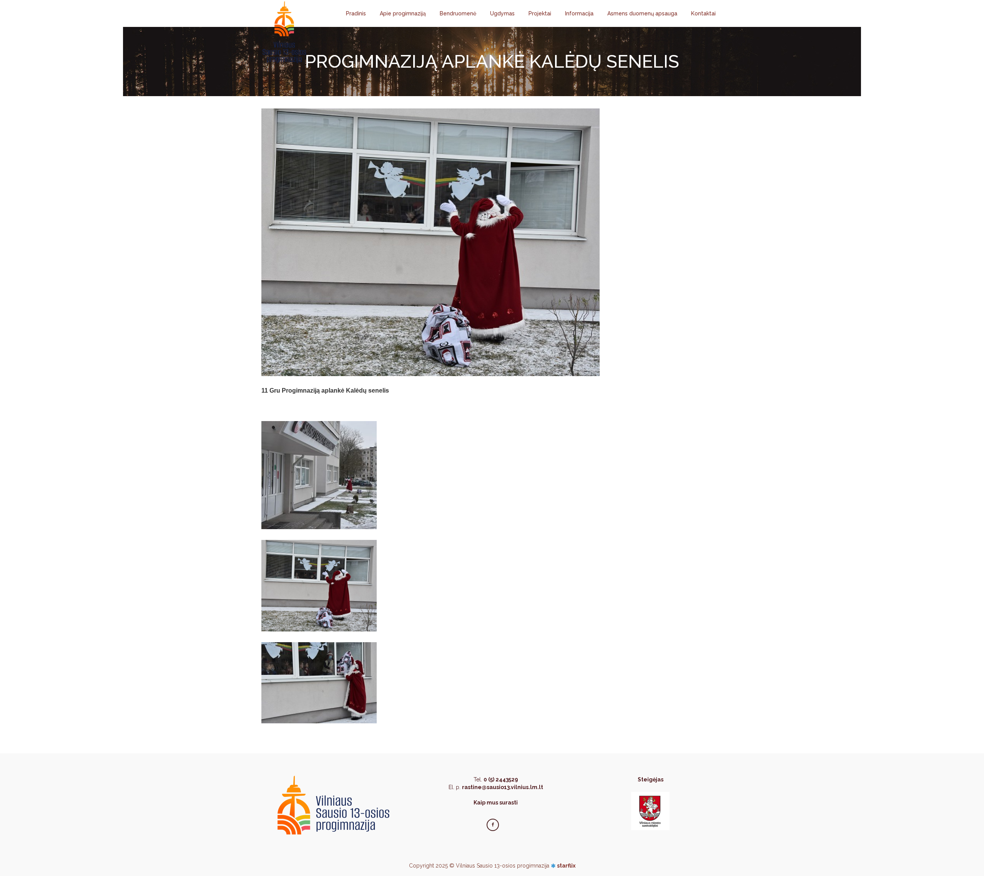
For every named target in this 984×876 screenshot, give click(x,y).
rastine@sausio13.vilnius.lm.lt (502, 787)
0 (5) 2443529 (501, 779)
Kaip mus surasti (496, 802)
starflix (566, 866)
